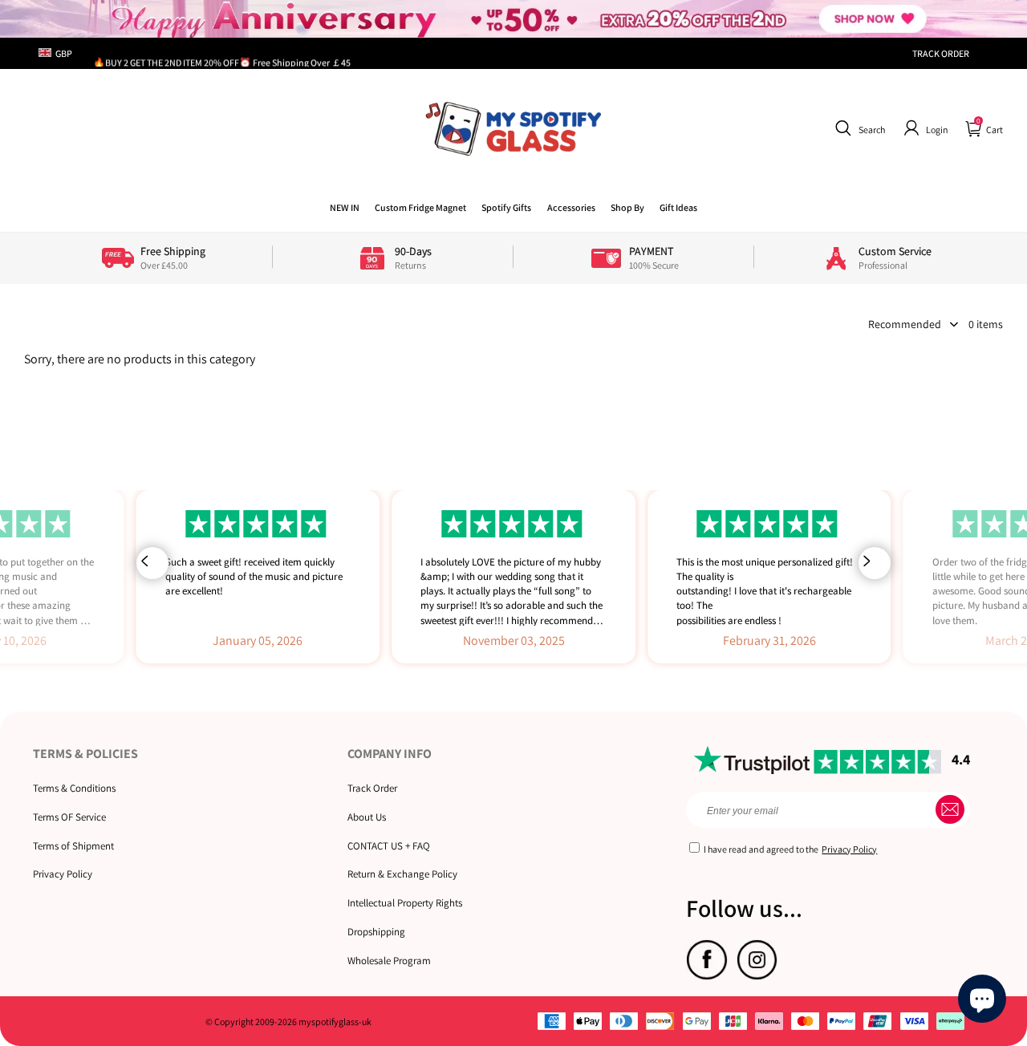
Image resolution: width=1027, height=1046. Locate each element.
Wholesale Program (389, 960)
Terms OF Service (69, 817)
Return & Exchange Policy (402, 874)
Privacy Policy (62, 874)
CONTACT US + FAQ (388, 846)
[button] (858, 128)
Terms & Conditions (74, 788)
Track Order (372, 788)
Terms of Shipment (73, 846)
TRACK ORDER (940, 53)
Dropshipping (376, 932)
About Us (366, 817)
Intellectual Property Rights (404, 903)
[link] (420, 207)
